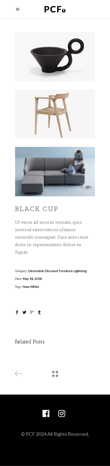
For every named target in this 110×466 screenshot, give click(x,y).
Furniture (66, 271)
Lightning (80, 271)
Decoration (36, 271)
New (26, 287)
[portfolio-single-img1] (55, 57)
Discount (51, 271)
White (34, 287)
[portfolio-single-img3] (55, 171)
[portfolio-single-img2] (55, 114)
